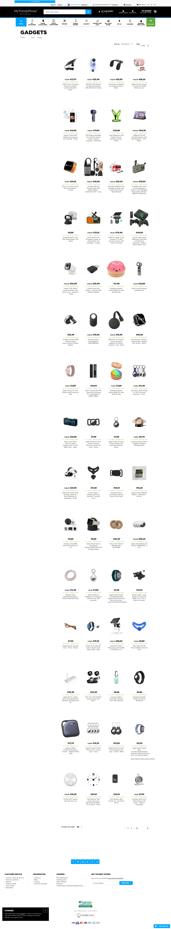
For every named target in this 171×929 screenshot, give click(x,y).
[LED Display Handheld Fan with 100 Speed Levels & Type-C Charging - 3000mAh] (93, 115)
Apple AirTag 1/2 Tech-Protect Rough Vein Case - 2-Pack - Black (116, 749)
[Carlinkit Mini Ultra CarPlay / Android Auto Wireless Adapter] (93, 268)
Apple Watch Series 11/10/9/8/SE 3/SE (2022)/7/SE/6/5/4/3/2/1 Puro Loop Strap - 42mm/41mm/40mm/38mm (117, 598)
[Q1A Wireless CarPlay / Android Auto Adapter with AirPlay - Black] (139, 319)
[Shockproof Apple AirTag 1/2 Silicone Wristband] (139, 676)
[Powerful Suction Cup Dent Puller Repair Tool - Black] (70, 217)
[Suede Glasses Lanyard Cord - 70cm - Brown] (70, 625)
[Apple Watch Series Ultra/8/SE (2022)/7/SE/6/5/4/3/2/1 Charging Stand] (93, 523)
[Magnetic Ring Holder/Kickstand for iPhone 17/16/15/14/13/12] (70, 574)
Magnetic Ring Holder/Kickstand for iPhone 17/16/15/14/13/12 (70, 596)
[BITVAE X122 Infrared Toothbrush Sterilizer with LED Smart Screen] (93, 64)
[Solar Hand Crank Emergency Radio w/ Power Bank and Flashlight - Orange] (93, 217)
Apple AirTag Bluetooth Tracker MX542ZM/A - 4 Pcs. (139, 545)
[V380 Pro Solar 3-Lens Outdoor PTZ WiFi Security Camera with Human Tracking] (116, 217)
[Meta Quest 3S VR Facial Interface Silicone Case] (139, 625)
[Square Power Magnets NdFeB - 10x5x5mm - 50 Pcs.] (139, 472)
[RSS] (97, 861)
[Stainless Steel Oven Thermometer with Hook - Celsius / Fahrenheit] (139, 779)
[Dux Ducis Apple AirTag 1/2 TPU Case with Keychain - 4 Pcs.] (139, 370)
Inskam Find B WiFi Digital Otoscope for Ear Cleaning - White (70, 137)
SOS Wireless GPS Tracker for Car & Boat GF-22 (116, 800)
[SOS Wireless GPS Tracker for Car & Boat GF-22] (116, 779)
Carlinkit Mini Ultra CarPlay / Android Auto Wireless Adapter (93, 290)
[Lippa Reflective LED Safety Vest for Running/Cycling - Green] (116, 115)
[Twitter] (78, 861)
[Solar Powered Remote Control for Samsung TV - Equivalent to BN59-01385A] (93, 370)
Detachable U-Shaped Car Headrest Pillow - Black (116, 86)
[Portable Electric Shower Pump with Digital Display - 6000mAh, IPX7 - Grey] (93, 166)
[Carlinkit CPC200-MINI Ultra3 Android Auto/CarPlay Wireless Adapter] (70, 319)
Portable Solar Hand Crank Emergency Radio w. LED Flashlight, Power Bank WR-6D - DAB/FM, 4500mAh (139, 190)
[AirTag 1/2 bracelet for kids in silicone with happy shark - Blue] (93, 625)
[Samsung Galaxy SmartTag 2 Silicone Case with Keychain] (116, 676)
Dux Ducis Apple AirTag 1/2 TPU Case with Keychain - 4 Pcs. (139, 392)
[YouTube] (87, 861)
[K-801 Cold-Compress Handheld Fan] (139, 268)
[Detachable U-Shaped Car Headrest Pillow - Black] (116, 64)
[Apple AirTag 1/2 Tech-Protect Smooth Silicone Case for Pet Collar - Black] (93, 421)
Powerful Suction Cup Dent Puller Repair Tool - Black (70, 239)
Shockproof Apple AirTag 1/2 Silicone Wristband (139, 698)
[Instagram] (82, 861)
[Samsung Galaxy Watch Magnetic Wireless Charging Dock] (139, 421)
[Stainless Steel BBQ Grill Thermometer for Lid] (70, 523)
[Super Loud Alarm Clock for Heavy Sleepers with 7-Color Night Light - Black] (70, 421)
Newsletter (9, 887)
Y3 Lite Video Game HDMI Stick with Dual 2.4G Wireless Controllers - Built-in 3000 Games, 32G (139, 241)
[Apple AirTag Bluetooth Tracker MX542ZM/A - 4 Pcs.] (139, 523)
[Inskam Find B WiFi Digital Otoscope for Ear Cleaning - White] (70, 115)
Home (33, 37)
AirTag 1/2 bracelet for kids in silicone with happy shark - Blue (93, 647)
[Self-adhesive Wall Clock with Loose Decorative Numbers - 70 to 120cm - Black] (93, 779)
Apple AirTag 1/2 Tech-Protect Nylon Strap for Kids (70, 392)
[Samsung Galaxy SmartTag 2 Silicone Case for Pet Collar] (116, 472)
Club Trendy (10, 885)
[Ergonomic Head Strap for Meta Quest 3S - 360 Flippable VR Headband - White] (70, 472)
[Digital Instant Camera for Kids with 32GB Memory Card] (139, 64)
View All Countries (40, 883)
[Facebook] (73, 861)
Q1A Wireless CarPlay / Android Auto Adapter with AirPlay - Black (139, 341)
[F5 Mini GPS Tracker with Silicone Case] (70, 779)
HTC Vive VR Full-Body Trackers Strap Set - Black (93, 698)
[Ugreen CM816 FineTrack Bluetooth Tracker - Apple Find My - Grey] (70, 727)
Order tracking (11, 883)
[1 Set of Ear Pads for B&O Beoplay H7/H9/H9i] (116, 523)
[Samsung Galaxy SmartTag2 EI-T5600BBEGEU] (93, 319)
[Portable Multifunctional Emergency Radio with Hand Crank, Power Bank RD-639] (116, 166)
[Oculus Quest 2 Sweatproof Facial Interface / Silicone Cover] (93, 472)
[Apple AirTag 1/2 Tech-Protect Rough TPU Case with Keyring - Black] (116, 421)
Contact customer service (15, 878)
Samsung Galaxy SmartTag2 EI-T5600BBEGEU (93, 341)
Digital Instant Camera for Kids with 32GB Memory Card (139, 86)
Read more (84, 4)
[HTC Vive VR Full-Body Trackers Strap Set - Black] (93, 676)
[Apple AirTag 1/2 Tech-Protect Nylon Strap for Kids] (70, 370)
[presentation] (67, 11)
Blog (36, 879)
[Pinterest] (92, 861)
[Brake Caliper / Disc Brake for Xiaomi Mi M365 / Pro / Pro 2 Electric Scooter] (139, 574)
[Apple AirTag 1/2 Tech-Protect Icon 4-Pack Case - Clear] (93, 727)
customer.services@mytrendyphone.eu (69, 885)
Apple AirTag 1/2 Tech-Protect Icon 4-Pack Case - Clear (93, 749)
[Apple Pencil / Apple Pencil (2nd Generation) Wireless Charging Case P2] (70, 676)
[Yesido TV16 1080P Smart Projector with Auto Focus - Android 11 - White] (70, 268)
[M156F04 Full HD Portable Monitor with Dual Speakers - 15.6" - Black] (139, 115)
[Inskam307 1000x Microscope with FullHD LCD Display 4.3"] (116, 625)
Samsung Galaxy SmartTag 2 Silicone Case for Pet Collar (116, 494)
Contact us (115, 4)
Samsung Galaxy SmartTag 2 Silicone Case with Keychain (116, 698)
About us (53, 4)
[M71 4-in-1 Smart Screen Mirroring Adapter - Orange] (70, 166)
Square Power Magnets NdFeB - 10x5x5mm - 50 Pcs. (139, 494)
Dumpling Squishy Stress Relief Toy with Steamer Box (116, 290)
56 (137, 828)
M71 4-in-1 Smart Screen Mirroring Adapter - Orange (70, 188)
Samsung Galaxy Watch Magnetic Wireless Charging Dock (139, 443)
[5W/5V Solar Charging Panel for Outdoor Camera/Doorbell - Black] (70, 64)
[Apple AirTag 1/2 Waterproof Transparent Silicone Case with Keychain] (93, 574)
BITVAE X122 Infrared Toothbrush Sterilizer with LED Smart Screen (93, 86)
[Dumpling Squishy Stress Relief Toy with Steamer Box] (116, 268)
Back (23, 37)
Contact (37, 881)
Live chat (35, 1)
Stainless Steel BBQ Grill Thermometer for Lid (70, 545)
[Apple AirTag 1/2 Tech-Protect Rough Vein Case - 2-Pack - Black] (116, 727)
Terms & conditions (12, 879)
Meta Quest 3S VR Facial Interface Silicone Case (139, 647)
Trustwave (128, 4)
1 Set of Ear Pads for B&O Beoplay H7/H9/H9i (116, 545)
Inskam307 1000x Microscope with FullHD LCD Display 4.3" (116, 647)
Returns (60, 4)
